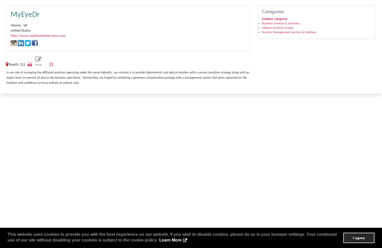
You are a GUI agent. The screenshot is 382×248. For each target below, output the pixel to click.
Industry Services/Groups (278, 28)
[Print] (29, 65)
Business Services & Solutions (281, 23)
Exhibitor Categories (275, 19)
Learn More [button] (170, 240)
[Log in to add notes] (38, 61)
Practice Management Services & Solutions (289, 32)
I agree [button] (359, 238)
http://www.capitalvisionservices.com (38, 36)
